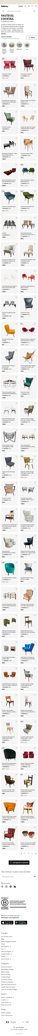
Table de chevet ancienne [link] (8, 984)
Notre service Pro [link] (6, 1005)
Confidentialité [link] (6, 954)
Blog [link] (2, 939)
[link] (5, 6)
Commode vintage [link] (6, 979)
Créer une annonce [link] (6, 1015)
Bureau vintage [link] (5, 974)
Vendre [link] (20, 6)
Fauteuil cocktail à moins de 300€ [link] (4, 51)
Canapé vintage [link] (5, 977)
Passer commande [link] (7, 997)
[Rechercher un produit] (35, 11)
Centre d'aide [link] (6, 959)
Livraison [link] (4, 1000)
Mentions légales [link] (7, 951)
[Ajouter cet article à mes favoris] (16, 59)
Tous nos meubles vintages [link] (9, 989)
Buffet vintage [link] (5, 972)
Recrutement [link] (6, 946)
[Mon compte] (25, 6)
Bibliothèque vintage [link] (7, 969)
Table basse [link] (19, 49)
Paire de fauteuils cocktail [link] (12, 51)
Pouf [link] (27, 49)
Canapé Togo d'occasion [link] (8, 987)
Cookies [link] (4, 956)
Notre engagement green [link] (8, 941)
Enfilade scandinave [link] (7, 982)
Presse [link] (3, 944)
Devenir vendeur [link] (6, 1013)
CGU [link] (3, 949)
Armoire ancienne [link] (6, 967)
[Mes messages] (29, 6)
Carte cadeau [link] (6, 1002)
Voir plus (3, 33)
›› (35, 853)
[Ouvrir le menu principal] (3, 11)
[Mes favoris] (32, 6)
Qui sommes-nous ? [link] (7, 936)
